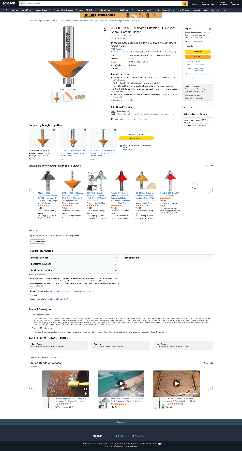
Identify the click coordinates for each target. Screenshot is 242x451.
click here (91, 291)
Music (157, 10)
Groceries (79, 10)
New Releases (67, 10)
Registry (149, 10)
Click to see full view (68, 89)
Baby (206, 10)
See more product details (123, 100)
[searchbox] (103, 3)
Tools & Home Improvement (38, 21)
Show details (127, 150)
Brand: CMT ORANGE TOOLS (123, 35)
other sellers (140, 52)
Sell (132, 10)
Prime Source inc (200, 65)
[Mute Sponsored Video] (85, 393)
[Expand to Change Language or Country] (128, 436)
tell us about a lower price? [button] (56, 299)
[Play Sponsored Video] (121, 383)
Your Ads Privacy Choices (148, 444)
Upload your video (37, 241)
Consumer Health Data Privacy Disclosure (123, 444)
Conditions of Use (89, 444)
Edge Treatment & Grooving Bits (129, 21)
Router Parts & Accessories (97, 21)
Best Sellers (54, 10)
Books (114, 10)
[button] (5, 10)
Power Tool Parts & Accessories (76, 21)
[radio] (57, 97)
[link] (73, 138)
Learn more (169, 114)
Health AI (14, 10)
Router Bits (112, 21)
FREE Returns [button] (117, 49)
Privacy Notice (102, 444)
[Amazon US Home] (97, 437)
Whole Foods (91, 10)
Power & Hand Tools (56, 21)
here (44, 286)
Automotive (197, 10)
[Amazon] (9, 4)
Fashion (140, 10)
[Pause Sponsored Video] (85, 389)
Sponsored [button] (32, 366)
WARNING (35, 357)
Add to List (188, 107)
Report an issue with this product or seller (130, 119)
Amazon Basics (41, 10)
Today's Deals (104, 10)
